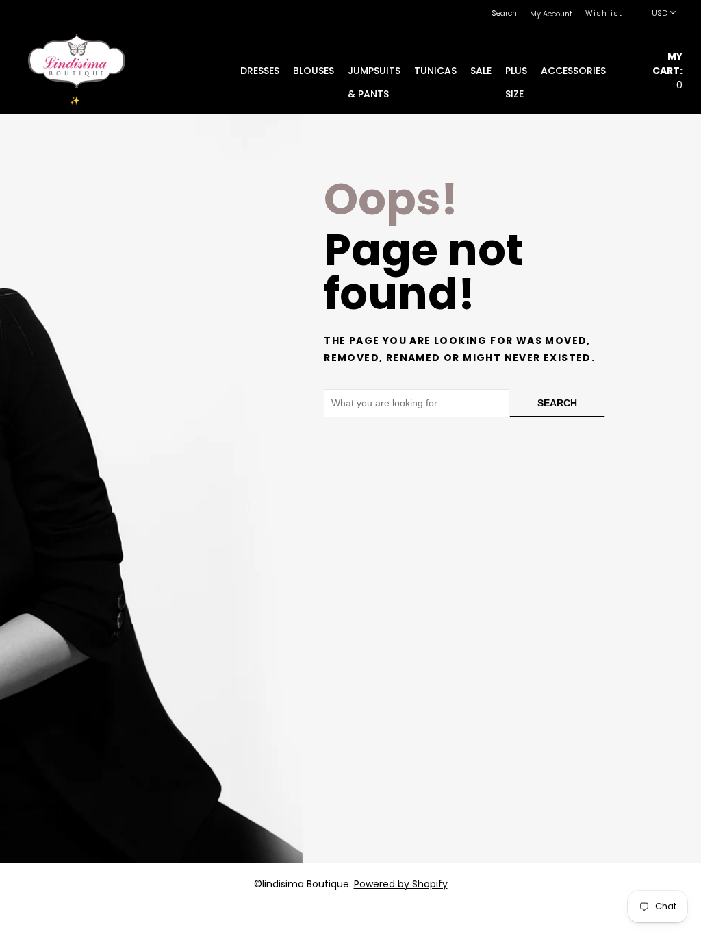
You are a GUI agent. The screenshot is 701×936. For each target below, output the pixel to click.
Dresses (259, 70)
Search (557, 402)
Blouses (313, 70)
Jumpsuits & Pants (374, 73)
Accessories (573, 70)
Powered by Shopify (401, 884)
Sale (481, 70)
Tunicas (435, 70)
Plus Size (516, 73)
